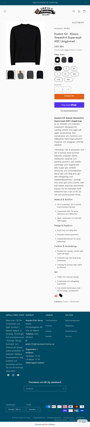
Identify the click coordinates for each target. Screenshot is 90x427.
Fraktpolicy (80, 417)
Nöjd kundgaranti (72, 320)
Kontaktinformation (60, 420)
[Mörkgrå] (64, 60)
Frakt (67, 50)
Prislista (48, 326)
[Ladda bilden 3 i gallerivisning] (30, 75)
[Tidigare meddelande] (4, 2)
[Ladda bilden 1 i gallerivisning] (10, 75)
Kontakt (48, 336)
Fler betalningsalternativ (69, 110)
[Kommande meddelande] (85, 2)
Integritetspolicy (39, 417)
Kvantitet (57, 85)
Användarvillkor (69, 417)
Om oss (68, 336)
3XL (58, 79)
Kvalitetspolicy (71, 331)
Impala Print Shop (24, 417)
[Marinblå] (71, 60)
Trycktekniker (51, 320)
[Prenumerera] (63, 388)
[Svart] (57, 60)
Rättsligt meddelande (76, 420)
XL (65, 74)
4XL (68, 79)
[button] (5, 11)
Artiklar (48, 331)
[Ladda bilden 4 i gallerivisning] (40, 75)
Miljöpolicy (69, 326)
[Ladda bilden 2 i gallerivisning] (20, 75)
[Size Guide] (61, 296)
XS (58, 68)
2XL (74, 74)
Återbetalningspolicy (54, 417)
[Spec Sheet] (56, 296)
